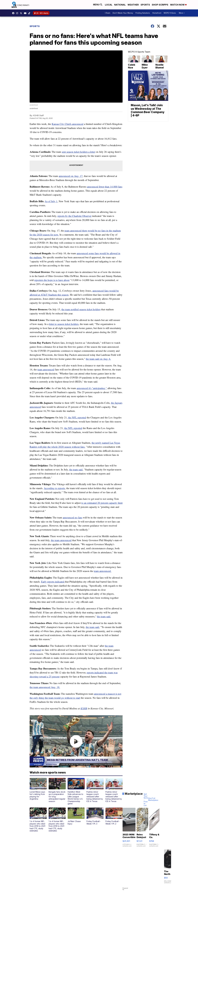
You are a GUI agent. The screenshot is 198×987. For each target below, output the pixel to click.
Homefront (156, 13)
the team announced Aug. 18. (45, 687)
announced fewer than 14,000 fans (104, 186)
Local (108, 4)
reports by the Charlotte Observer (74, 216)
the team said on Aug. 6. (98, 358)
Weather (133, 4)
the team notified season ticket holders (80, 309)
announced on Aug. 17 (71, 176)
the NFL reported (77, 417)
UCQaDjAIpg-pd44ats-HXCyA (26, 13)
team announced (45, 369)
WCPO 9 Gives (170, 13)
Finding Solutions (143, 13)
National (120, 4)
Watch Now (177, 4)
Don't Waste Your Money (123, 13)
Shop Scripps (160, 4)
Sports (145, 4)
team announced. (102, 571)
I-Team (107, 13)
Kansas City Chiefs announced (67, 124)
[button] (38, 789)
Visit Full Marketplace (153, 799)
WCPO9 (14, 13)
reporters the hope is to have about (52, 280)
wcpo (21, 13)
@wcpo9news (30, 13)
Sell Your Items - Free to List (146, 799)
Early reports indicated (52, 581)
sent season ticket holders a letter (78, 151)
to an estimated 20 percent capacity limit (102, 502)
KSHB (84, 708)
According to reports (54, 488)
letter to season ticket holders (64, 324)
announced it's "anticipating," (92, 388)
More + (182, 13)
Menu (96, 4)
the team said (76, 469)
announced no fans (72, 517)
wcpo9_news (17, 13)
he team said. (104, 616)
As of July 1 (51, 201)
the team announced (61, 540)
